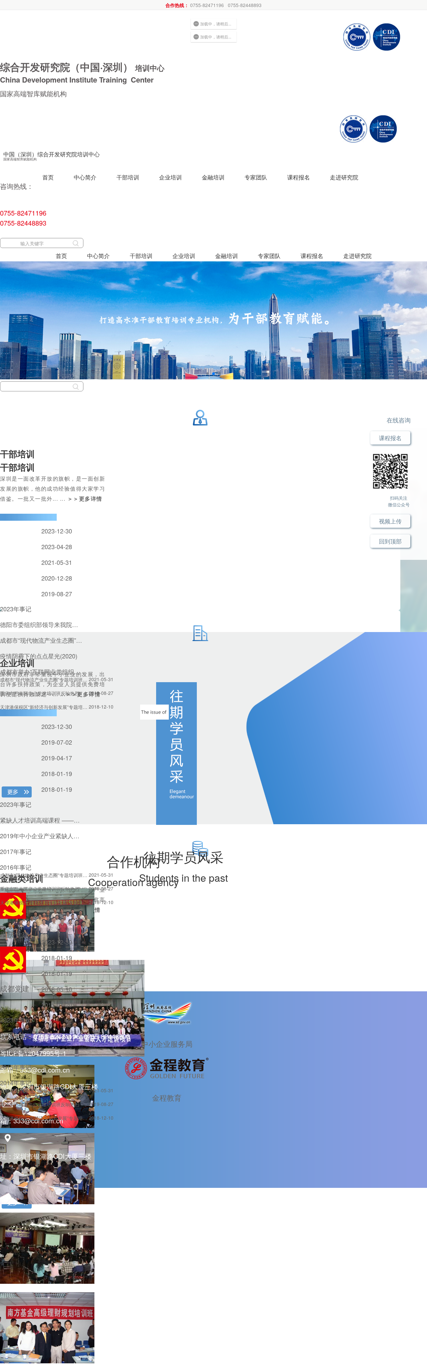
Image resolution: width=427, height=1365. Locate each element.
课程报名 (298, 177)
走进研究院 (344, 177)
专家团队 (256, 177)
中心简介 (85, 177)
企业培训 (170, 177)
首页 (48, 177)
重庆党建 (14, 934)
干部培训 (127, 177)
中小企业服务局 (166, 1043)
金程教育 (166, 1097)
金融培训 (213, 177)
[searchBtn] (75, 243)
